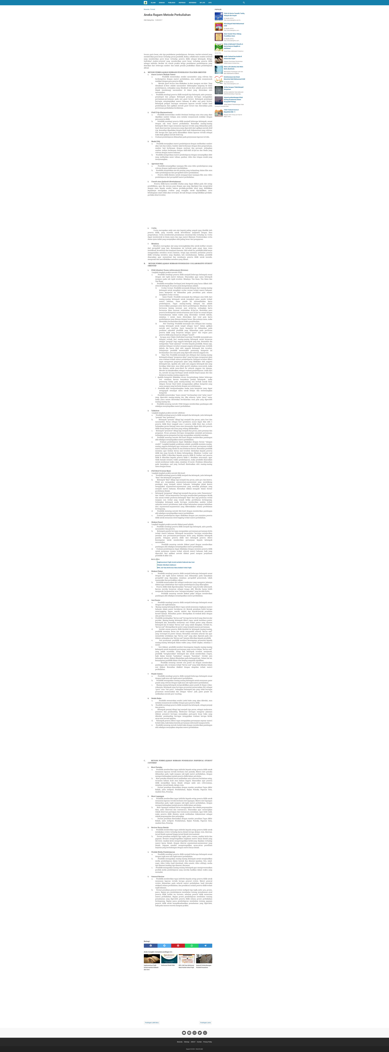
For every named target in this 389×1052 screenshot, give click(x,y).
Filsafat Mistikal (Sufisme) (166, 565)
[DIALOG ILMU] (145, 2)
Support (188, 1049)
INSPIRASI (182, 2)
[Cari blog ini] (244, 2)
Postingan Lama (205, 1022)
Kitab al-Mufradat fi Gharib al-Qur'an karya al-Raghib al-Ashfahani (233, 46)
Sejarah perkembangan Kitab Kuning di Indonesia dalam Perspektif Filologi (233, 99)
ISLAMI (153, 2)
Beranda (179, 1042)
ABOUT (193, 1042)
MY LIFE (202, 2)
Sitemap (186, 1042)
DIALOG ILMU (199, 1049)
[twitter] (164, 946)
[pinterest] (178, 946)
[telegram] (205, 946)
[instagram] (194, 1033)
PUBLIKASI (171, 2)
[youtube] (184, 1033)
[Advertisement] (178, 38)
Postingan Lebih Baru (152, 1022)
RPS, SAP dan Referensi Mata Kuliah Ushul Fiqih (174, 568)
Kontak (199, 1042)
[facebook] (151, 946)
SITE (210, 2)
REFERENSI (192, 2)
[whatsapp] (192, 946)
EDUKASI (162, 2)
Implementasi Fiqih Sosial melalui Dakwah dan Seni (175, 562)
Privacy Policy (207, 1042)
